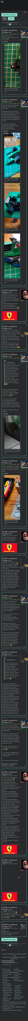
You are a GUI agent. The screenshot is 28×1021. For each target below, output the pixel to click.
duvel (5, 330)
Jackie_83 (6, 34)
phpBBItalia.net (17, 957)
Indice (4, 950)
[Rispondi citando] (4, 28)
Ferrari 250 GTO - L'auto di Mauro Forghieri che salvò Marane (7, 988)
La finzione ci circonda (6, 994)
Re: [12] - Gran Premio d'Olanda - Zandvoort (7, 970)
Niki (5, 294)
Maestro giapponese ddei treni (7, 998)
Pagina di (14, 22)
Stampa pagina (25, 11)
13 (7, 24)
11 (23, 22)
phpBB (10, 954)
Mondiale (5, 992)
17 (16, 24)
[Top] (25, 94)
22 (20, 24)
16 (14, 24)
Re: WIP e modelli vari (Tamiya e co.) (9, 31)
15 (12, 24)
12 (25, 22)
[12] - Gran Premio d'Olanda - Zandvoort (7, 975)
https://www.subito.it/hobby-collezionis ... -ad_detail (9, 764)
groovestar (6, 928)
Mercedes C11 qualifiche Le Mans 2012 (19, 997)
